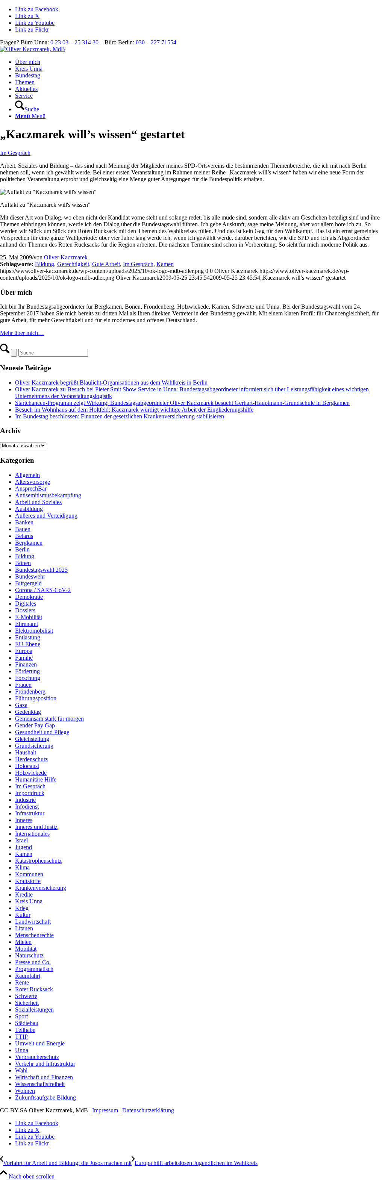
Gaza (21, 705)
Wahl (21, 1070)
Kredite (24, 894)
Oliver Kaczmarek (66, 257)
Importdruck (29, 793)
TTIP (21, 1036)
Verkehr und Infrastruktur (45, 1063)
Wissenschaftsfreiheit (40, 1084)
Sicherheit (27, 1003)
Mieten (23, 942)
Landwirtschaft (33, 921)
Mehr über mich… (22, 333)
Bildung (44, 264)
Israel (21, 840)
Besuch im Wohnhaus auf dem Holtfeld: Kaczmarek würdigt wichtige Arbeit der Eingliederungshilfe (134, 409)
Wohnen (25, 1091)
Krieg (22, 908)
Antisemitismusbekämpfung (48, 495)
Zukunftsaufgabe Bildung (45, 1097)
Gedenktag (28, 712)
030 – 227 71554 (156, 42)
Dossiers (25, 610)
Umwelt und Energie (40, 1043)
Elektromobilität (34, 630)
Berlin (22, 549)
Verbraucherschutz (37, 1057)
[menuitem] (200, 62)
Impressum (105, 1110)
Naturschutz (29, 955)
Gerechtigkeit (73, 264)
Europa (23, 651)
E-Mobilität (28, 617)
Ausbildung (29, 509)
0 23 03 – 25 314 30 (74, 42)
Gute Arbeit (106, 264)
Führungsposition (35, 698)
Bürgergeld (28, 583)
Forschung (27, 678)
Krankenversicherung (40, 888)
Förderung (27, 671)
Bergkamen (28, 542)
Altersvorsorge (32, 482)
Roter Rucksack (34, 989)
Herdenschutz (31, 759)
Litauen (24, 928)
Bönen (23, 563)
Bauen (22, 529)
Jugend (23, 847)
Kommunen (29, 874)
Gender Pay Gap (35, 725)
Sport (21, 1016)
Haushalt (25, 752)
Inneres (23, 820)
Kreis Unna (28, 901)
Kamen (165, 264)
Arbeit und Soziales (38, 502)
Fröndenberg (30, 691)
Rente (22, 982)
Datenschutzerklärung (148, 1110)
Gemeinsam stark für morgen (49, 718)
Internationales (32, 833)
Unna (21, 1050)
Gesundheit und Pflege (42, 732)
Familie (24, 657)
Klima (22, 867)
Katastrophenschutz (38, 860)
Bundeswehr (30, 576)
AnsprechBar (31, 488)
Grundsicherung (34, 745)
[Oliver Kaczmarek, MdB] (32, 49)
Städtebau (26, 1023)
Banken (24, 522)
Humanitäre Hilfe (35, 779)
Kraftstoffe (28, 881)
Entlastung (27, 637)
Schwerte (26, 996)
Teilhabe (25, 1030)
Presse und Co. (33, 962)
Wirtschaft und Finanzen (44, 1077)
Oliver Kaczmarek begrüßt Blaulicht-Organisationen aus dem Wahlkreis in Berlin (111, 382)
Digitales (25, 603)
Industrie (25, 800)
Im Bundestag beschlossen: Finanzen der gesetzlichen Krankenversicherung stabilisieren (119, 416)
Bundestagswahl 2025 (41, 570)
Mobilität (25, 948)
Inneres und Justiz (36, 827)
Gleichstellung (32, 739)
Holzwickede (31, 772)
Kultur (22, 915)
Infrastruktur (29, 813)
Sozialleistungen (34, 1009)
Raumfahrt (27, 975)
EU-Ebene (27, 644)
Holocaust (27, 766)
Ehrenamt (26, 624)
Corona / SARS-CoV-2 (43, 590)
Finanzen (26, 664)
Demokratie (29, 597)
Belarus (24, 536)
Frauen (23, 685)
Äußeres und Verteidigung (46, 515)
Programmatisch (34, 969)
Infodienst (27, 806)
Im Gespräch (15, 153)
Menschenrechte (34, 935)
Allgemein (27, 475)
